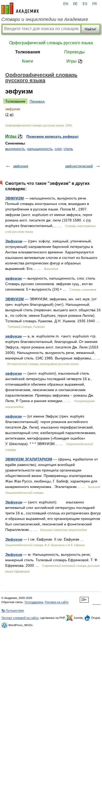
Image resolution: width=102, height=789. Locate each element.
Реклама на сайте (57, 602)
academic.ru (20, 8)
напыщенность (40, 149)
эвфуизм (13, 278)
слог (58, 149)
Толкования (27, 52)
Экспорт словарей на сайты (19, 617)
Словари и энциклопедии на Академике (44, 19)
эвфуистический (79, 166)
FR (94, 4)
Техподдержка (33, 602)
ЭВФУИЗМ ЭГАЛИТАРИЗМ (28, 459)
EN (65, 4)
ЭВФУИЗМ (14, 198)
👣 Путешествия (12, 610)
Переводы (74, 52)
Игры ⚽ (74, 61)
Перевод (37, 101)
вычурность (15, 149)
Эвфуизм (13, 241)
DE (75, 4)
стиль (68, 149)
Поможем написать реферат (52, 136)
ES (85, 4)
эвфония (20, 166)
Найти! (90, 29)
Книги (27, 61)
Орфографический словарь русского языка (51, 43)
